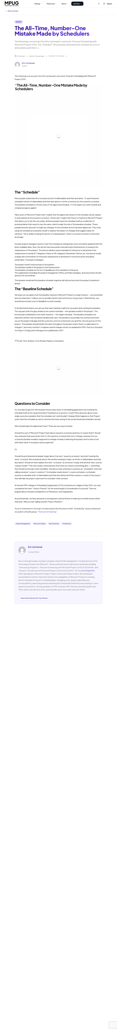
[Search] (99, 4)
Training (37, 4)
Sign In (109, 4)
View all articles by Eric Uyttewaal (34, 598)
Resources (51, 4)
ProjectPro (90, 570)
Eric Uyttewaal (28, 63)
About (64, 4)
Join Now (76, 4)
